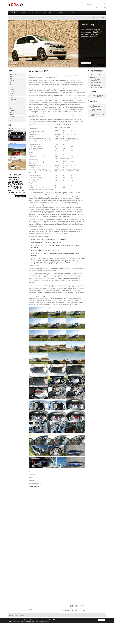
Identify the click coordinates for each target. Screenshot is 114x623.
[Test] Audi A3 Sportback (96, 87)
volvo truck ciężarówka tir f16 (15, 194)
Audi (11, 76)
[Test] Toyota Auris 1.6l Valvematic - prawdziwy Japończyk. (96, 76)
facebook (95, 17)
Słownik (60, 12)
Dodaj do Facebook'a (79, 606)
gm (17, 186)
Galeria (98, 7)
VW (11, 120)
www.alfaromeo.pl (34, 486)
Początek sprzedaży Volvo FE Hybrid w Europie (95, 106)
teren (23, 192)
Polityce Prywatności (44, 621)
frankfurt (11, 186)
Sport (16, 179)
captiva (18, 182)
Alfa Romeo (13, 74)
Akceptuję (102, 620)
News (23, 12)
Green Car (47, 12)
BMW (11, 78)
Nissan (12, 106)
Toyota (12, 118)
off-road (15, 192)
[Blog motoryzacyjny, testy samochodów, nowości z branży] (16, 5)
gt (20, 186)
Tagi (16, 615)
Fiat (11, 85)
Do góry (83, 610)
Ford (11, 87)
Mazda (12, 101)
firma (20, 184)
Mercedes (12, 104)
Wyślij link (67, 610)
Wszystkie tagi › (20, 196)
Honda (11, 89)
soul (20, 192)
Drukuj (75, 610)
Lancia (11, 97)
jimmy (10, 188)
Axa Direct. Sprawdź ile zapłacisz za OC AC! (96, 96)
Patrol (10, 179)
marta (10, 190)
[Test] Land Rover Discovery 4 (95, 80)
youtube (102, 17)
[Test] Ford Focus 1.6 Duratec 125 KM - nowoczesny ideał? (96, 84)
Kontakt (104, 7)
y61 (24, 194)
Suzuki (12, 116)
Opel (11, 108)
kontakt (17, 187)
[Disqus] (57, 518)
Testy (13, 12)
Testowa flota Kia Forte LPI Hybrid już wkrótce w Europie (97, 114)
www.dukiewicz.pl (41, 194)
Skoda (11, 114)
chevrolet (12, 184)
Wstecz (33, 609)
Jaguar (12, 93)
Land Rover (13, 99)
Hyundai (12, 91)
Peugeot (12, 110)
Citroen (12, 80)
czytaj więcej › (86, 63)
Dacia (11, 82)
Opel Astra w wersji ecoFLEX (95, 110)
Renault (12, 112)
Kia (11, 95)
